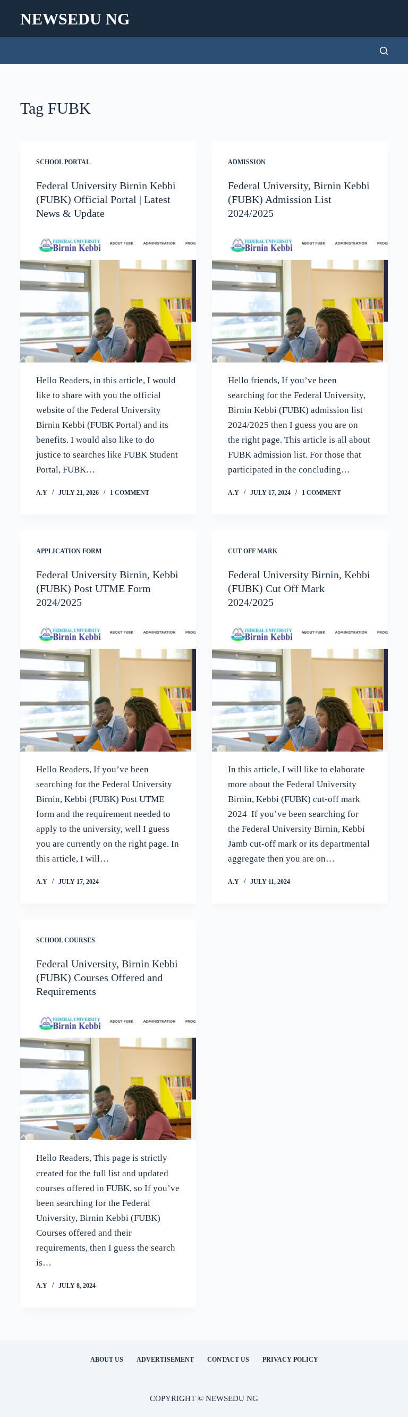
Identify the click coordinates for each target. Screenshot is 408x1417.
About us (106, 1359)
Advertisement (165, 1359)
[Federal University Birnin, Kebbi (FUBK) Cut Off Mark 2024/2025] (300, 686)
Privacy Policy (290, 1359)
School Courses (65, 940)
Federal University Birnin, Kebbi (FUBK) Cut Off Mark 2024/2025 (299, 588)
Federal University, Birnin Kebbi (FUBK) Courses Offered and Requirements (107, 977)
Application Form (68, 551)
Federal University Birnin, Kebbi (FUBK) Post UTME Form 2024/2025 (107, 588)
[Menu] (383, 18)
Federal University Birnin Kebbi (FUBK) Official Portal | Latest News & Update (106, 199)
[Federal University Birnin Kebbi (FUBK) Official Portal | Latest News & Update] (108, 296)
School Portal (63, 162)
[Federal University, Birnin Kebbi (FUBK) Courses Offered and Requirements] (108, 1075)
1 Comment (129, 492)
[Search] (384, 51)
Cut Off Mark (252, 551)
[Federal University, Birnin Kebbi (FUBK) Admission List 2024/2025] (300, 296)
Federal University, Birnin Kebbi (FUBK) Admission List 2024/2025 (299, 199)
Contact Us (228, 1359)
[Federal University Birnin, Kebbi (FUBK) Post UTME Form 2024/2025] (108, 686)
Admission (247, 162)
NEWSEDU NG (75, 19)
